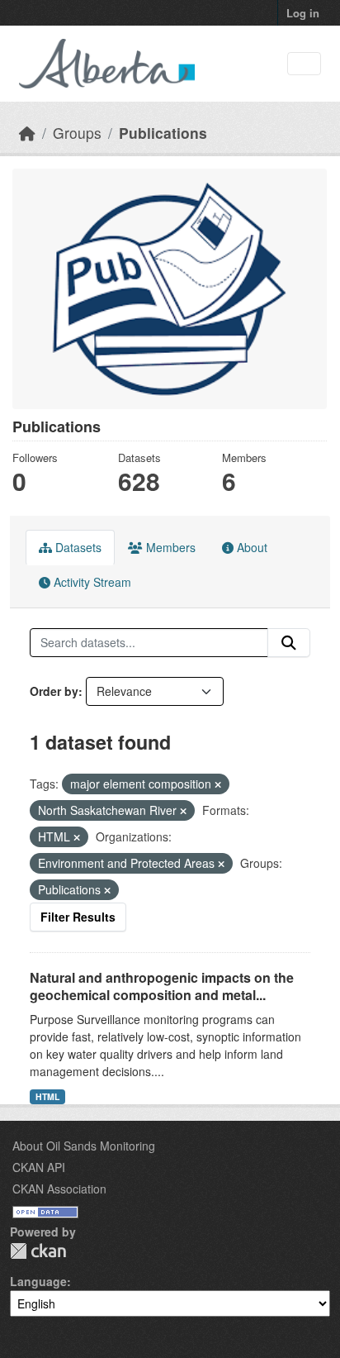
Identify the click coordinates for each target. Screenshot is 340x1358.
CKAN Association (59, 1188)
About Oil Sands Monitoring (83, 1145)
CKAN (38, 1251)
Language (38, 1281)
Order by (54, 691)
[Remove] (218, 784)
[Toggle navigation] (304, 64)
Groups (77, 132)
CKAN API (38, 1167)
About (250, 547)
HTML (47, 1096)
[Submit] (288, 643)
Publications (163, 132)
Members (169, 547)
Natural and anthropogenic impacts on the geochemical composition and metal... (162, 986)
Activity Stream (90, 582)
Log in (302, 13)
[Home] (27, 132)
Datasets (77, 547)
